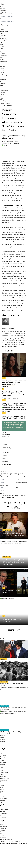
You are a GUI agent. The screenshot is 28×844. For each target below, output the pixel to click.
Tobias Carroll (7, 142)
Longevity (2, 74)
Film (1, 42)
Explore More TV (14, 630)
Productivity (3, 79)
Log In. (12, 449)
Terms (1, 832)
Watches (2, 63)
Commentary (3, 55)
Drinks (2, 29)
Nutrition (2, 78)
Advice (2, 68)
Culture (2, 4)
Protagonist (3, 762)
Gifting (2, 100)
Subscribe (8, 14)
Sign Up (2, 493)
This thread (16, 298)
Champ (2, 760)
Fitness (2, 70)
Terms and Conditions (14, 495)
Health (2, 72)
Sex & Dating (3, 39)
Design (2, 46)
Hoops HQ (3, 12)
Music (1, 48)
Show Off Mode (4, 37)
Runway (2, 59)
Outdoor (2, 92)
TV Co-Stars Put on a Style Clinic (9, 661)
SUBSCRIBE (6, 447)
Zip (17, 487)
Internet (2, 50)
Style (1, 6)
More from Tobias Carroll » (9, 346)
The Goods (3, 10)
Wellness (2, 8)
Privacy (2, 834)
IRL (1, 759)
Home (1, 89)
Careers (2, 836)
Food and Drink (4, 90)
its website (11, 264)
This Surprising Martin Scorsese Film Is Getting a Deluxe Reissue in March (14, 382)
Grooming (2, 65)
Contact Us (3, 828)
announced (5, 195)
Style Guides (3, 61)
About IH (2, 824)
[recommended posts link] (14, 525)
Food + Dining (4, 31)
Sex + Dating (6, 556)
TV (12, 105)
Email (17, 479)
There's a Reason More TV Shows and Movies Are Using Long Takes (13, 393)
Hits (1, 753)
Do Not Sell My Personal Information (10, 841)
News (1, 57)
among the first (16, 178)
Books (1, 44)
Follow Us (2, 14)
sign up (4, 429)
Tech (1, 96)
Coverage (2, 757)
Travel (1, 33)
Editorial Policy (4, 826)
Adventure (3, 35)
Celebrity (2, 53)
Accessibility (3, 837)
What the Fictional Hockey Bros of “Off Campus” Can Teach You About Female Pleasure (13, 562)
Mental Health (4, 76)
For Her (2, 94)
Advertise (2, 830)
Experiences (3, 3)
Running (2, 81)
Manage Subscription (6, 839)
